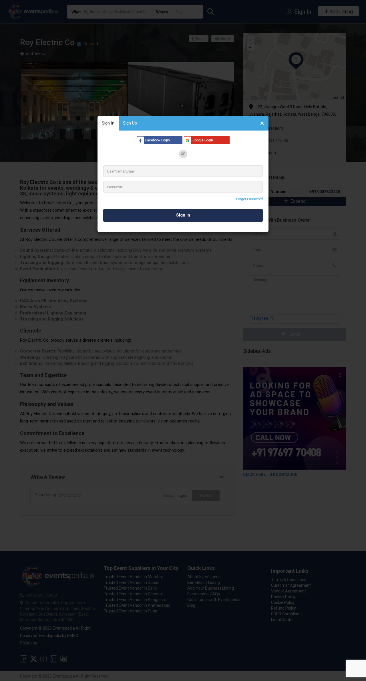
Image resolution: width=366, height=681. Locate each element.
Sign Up (130, 123)
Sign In (108, 123)
